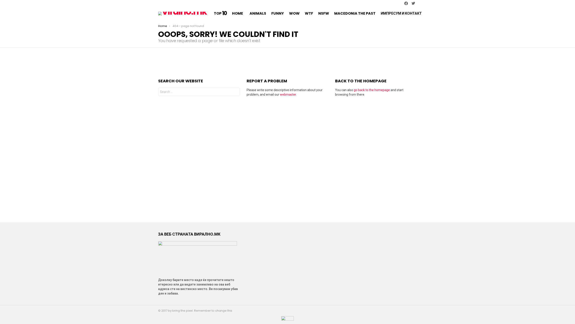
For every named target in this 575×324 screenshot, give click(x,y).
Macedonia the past (355, 13)
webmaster (288, 94)
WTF (309, 13)
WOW (294, 13)
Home (237, 13)
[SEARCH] (432, 13)
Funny (277, 13)
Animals (258, 13)
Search (235, 92)
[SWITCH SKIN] (160, 3)
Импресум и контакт (401, 13)
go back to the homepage (372, 90)
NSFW (323, 13)
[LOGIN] (438, 13)
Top (220, 13)
